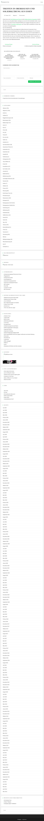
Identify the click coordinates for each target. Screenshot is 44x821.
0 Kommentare (22, 15)
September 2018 (6, 602)
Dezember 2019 (6, 565)
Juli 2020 (5, 548)
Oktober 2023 (5, 463)
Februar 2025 (5, 439)
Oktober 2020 (5, 541)
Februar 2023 (5, 478)
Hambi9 (4, 154)
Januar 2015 (5, 708)
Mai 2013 (5, 757)
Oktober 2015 (5, 687)
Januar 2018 (5, 621)
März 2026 (5, 415)
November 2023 (6, 461)
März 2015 (5, 704)
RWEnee (6, 342)
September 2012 (6, 776)
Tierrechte (5, 232)
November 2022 (6, 483)
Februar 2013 (5, 764)
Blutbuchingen (6, 122)
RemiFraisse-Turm (6, 193)
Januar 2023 (5, 480)
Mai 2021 (5, 524)
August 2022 (5, 490)
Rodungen (5, 200)
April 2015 (5, 701)
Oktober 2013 (5, 745)
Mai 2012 (5, 786)
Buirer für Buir (7, 319)
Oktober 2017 (5, 628)
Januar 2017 (5, 650)
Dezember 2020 (6, 536)
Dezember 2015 (6, 682)
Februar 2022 (5, 502)
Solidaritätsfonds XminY (9, 399)
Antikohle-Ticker (7, 315)
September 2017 (6, 631)
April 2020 (5, 555)
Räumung (5, 190)
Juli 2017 (5, 636)
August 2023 (5, 468)
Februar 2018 (5, 619)
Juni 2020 (5, 551)
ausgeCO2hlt (6, 317)
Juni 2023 (5, 470)
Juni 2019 (5, 580)
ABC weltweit (6, 284)
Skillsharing (5, 210)
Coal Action (6, 322)
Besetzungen (5, 120)
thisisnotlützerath (6, 227)
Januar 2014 (5, 738)
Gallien (4, 139)
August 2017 (5, 633)
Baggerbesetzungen (7, 117)
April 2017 (5, 643)
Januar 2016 (5, 679)
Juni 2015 (5, 696)
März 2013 (5, 762)
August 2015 (5, 691)
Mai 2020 (5, 553)
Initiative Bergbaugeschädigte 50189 (11, 332)
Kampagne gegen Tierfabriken (10, 803)
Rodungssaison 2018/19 (8, 205)
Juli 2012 (5, 781)
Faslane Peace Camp (8, 304)
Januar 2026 (5, 419)
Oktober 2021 (5, 512)
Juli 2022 (5, 492)
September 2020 (6, 543)
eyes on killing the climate (9, 372)
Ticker (4, 229)
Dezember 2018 (6, 594)
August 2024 (5, 453)
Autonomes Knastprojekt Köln (10, 280)
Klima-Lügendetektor (8, 334)
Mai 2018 (5, 611)
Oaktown (4, 185)
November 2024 (6, 446)
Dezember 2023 (6, 458)
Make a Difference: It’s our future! (10, 377)
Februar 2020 (5, 560)
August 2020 (5, 546)
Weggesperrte (7, 275)
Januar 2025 (5, 441)
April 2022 (5, 497)
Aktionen (4, 108)
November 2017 (6, 626)
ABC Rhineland (7, 289)
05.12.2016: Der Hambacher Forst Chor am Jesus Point (35, 56)
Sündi (4, 219)
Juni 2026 (5, 410)
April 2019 (5, 585)
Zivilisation (5, 246)
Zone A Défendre (7, 300)
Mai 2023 (5, 473)
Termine (4, 224)
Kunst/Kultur (5, 166)
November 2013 (6, 742)
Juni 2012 (5, 784)
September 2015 (6, 689)
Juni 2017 (5, 638)
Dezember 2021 (6, 507)
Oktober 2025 (5, 427)
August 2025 (5, 432)
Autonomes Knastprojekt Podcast (10, 282)
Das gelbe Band (7, 324)
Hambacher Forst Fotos (9, 376)
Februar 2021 (5, 531)
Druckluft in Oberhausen (16, 24)
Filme (4, 130)
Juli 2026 (5, 407)
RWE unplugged (7, 341)
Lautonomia (6, 339)
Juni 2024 (5, 456)
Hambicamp (5, 156)
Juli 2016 (5, 665)
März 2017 (5, 645)
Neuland (4, 181)
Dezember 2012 (6, 769)
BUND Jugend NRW (8, 395)
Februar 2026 (5, 417)
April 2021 (5, 526)
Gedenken (5, 142)
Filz (3, 132)
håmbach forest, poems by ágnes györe (12, 374)
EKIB (5, 327)
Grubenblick (5, 149)
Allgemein (15, 15)
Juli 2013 (5, 752)
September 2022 (6, 487)
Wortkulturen (6, 346)
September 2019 (6, 572)
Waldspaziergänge (6, 239)
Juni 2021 (5, 521)
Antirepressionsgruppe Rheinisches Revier (12, 274)
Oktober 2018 (5, 599)
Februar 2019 (5, 589)
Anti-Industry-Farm (7, 800)
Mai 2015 (5, 699)
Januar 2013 (5, 767)
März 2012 (5, 791)
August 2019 (5, 575)
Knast (4, 164)
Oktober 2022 (5, 485)
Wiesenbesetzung (6, 241)
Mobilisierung (5, 176)
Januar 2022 (5, 504)
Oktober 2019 (5, 570)
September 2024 (6, 451)
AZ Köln (5, 392)
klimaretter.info (7, 337)
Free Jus (4, 137)
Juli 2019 (5, 577)
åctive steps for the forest (9, 371)
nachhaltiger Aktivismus (7, 178)
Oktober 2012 (5, 774)
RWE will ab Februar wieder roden (22, 56)
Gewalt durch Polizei (7, 146)
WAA (4, 236)
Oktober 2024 (5, 449)
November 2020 (6, 538)
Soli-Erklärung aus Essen (16, 19)
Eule (4, 127)
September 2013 (6, 747)
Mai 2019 (5, 582)
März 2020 (5, 558)
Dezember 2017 (6, 623)
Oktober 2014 (5, 716)
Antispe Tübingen (7, 801)
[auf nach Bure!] (8, 354)
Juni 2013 (5, 755)
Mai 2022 (5, 495)
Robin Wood (6, 397)
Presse (4, 188)
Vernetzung (5, 234)
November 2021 (6, 509)
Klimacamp (6, 336)
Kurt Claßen (5, 168)
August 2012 (5, 779)
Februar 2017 (5, 648)
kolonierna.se (6, 305)
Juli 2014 (5, 723)
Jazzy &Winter (6, 161)
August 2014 (5, 721)
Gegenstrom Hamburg (8, 331)
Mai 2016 (5, 670)
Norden (4, 183)
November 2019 (6, 568)
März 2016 (5, 674)
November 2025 (6, 424)
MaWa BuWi (5, 173)
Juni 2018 (5, 609)
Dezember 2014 (6, 711)
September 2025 (6, 429)
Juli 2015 (5, 694)
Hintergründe (5, 159)
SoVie (5, 344)
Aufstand (4, 115)
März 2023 (5, 475)
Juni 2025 (5, 434)
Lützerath (5, 171)
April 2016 (5, 672)
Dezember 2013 (6, 740)
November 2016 (6, 655)
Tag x (4, 222)
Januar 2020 (5, 563)
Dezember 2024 (6, 444)
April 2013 (5, 759)
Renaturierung (6, 195)
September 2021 (6, 514)
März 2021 (5, 529)
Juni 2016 (5, 667)
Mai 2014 (5, 728)
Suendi (4, 217)
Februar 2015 (5, 706)
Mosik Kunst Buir (7, 379)
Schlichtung (5, 207)
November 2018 (6, 597)
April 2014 (5, 730)
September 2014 (6, 718)
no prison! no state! (8, 287)
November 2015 (6, 684)
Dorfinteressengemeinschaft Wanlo (11, 325)
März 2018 (5, 616)
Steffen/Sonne (6, 215)
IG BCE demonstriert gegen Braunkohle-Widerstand (9, 56)
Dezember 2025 (6, 422)
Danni (4, 125)
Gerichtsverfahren (6, 144)
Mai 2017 (5, 640)
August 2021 (5, 517)
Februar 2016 (5, 677)
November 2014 (6, 713)
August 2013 (5, 750)
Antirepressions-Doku (8, 277)
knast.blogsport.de (7, 279)
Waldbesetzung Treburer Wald (10, 299)
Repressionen (6, 198)
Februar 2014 (5, 735)
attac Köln (6, 390)
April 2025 (5, 436)
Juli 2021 (5, 519)
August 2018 (5, 604)
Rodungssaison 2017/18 (8, 202)
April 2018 (5, 614)
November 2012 (6, 772)
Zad (3, 244)
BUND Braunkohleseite (9, 320)
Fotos (4, 134)
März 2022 (5, 500)
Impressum (24, 819)
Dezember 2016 (6, 653)
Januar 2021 (5, 534)
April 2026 (5, 412)
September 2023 (6, 466)
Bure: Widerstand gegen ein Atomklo (11, 302)
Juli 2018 (5, 606)
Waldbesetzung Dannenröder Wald (11, 297)
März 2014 (5, 733)
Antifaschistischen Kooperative (31, 19)
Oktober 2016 (5, 657)
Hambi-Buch (5, 151)
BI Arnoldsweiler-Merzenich (9, 394)
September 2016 (6, 660)
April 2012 (5, 789)
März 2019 (5, 587)
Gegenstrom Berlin (8, 329)
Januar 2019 (5, 592)
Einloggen (19, 819)
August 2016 (5, 662)
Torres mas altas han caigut (9, 307)
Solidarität (5, 212)
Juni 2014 (5, 725)
